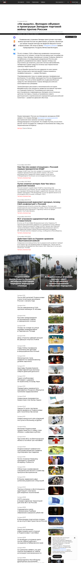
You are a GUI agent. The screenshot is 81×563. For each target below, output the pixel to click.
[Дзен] (71, 37)
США (24, 33)
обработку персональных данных (59, 549)
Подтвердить (57, 556)
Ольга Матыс (27, 128)
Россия (31, 33)
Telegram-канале (50, 46)
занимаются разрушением (48, 118)
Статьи (28, 2)
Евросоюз (36, 33)
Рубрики (43, 2)
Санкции (27, 33)
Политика (20, 33)
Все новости (21, 2)
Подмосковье (35, 2)
